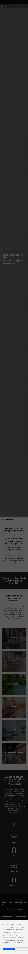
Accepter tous (9, 949)
